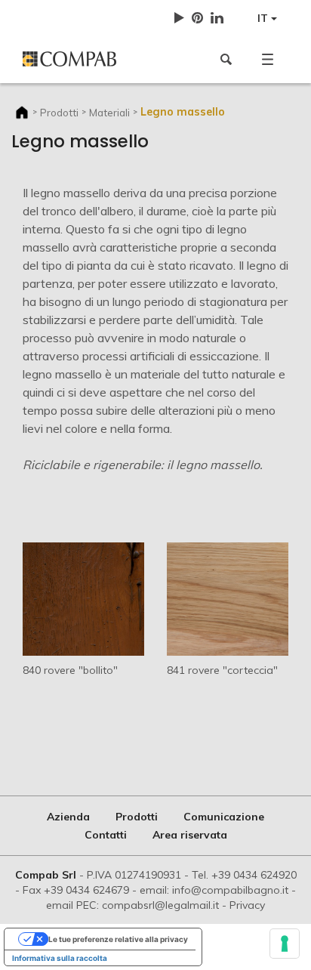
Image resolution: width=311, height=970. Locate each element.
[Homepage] (83, 58)
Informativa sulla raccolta (59, 957)
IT (264, 18)
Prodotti (59, 112)
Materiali (109, 112)
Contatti (106, 835)
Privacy (247, 905)
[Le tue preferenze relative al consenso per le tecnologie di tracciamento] (284, 943)
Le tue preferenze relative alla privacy (118, 939)
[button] (267, 59)
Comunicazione (223, 816)
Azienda (68, 816)
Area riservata (189, 835)
